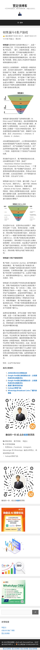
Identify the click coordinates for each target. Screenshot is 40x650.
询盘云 (25, 441)
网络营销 (8, 441)
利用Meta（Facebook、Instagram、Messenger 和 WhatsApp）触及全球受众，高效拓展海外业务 (20, 450)
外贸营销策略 (10, 444)
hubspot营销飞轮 (14, 388)
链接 (26, 434)
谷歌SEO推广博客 (8, 630)
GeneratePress (28, 642)
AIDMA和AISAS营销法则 (17, 373)
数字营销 (17, 441)
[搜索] (35, 612)
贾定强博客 (20, 5)
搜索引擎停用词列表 (15, 386)
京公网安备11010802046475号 (28, 644)
